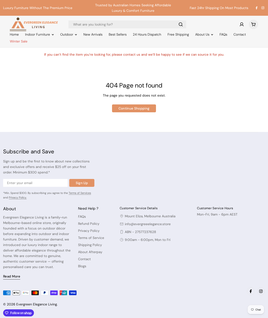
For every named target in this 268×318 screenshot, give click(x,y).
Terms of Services (80, 193)
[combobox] (127, 24)
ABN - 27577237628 (140, 232)
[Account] (241, 24)
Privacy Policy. (18, 197)
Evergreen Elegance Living (36, 304)
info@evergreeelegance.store (148, 224)
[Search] (180, 24)
